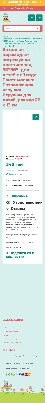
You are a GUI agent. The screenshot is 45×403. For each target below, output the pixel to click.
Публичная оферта (11, 339)
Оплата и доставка (11, 327)
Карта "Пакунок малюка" (14, 342)
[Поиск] (37, 28)
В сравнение (25, 180)
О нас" (6, 335)
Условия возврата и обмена (20, 185)
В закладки (12, 180)
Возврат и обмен (11, 331)
